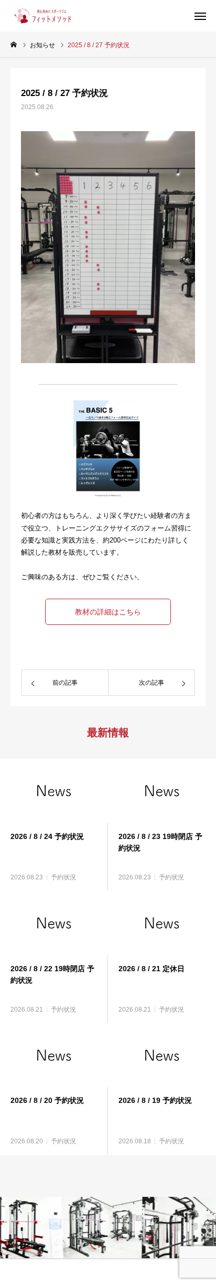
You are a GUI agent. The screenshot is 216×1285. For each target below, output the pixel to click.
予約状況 (63, 877)
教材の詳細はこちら (108, 612)
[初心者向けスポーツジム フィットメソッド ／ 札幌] (40, 15)
